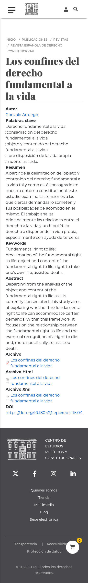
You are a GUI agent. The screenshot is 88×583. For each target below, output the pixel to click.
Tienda (44, 497)
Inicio (11, 39)
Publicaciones (34, 39)
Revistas (60, 39)
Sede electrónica (44, 519)
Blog (44, 512)
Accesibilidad (58, 544)
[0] (73, 547)
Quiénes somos (44, 490)
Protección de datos (44, 551)
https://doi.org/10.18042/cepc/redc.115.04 (44, 412)
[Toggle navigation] (14, 9)
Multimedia (44, 504)
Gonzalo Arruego (22, 114)
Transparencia (25, 544)
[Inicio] (32, 9)
